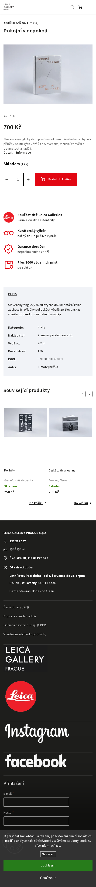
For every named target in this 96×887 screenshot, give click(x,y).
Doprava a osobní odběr (19, 616)
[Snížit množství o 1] (7, 180)
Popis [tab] (12, 294)
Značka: (20, 23)
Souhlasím (48, 865)
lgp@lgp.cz (17, 549)
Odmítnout (48, 878)
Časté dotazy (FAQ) (16, 607)
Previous (83, 394)
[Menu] (89, 7)
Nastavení (48, 854)
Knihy (41, 327)
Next (90, 394)
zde (57, 846)
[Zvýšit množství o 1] (28, 180)
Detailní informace (17, 152)
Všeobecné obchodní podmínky (24, 634)
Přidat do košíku (59, 179)
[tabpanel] (25, 456)
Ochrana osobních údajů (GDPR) (25, 625)
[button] (51, 576)
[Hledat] (72, 6)
